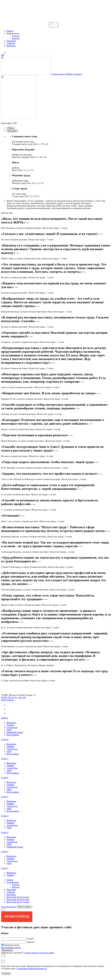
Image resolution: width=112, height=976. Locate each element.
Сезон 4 (4, 816)
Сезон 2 (4, 851)
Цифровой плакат (15, 732)
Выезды (15, 38)
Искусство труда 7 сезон (18, 902)
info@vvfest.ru (7, 700)
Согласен (6, 973)
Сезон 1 (4, 868)
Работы (10, 31)
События (11, 43)
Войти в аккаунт (74, 74)
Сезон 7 (4, 758)
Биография (12, 131)
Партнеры (11, 41)
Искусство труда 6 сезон (18, 899)
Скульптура (12, 727)
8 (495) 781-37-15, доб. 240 (13, 697)
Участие (16, 36)
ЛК (2, 55)
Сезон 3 (4, 832)
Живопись (11, 722)
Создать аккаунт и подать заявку (39, 953)
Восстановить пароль (11, 947)
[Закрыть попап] (3, 909)
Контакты (11, 46)
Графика (10, 725)
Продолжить (7, 950)
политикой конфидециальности (32, 968)
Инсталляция (13, 735)
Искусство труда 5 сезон (18, 897)
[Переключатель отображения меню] (53, 25)
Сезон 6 (4, 777)
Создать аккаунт (58, 74)
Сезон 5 (4, 797)
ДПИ (9, 730)
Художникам (13, 882)
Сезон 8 (4, 739)
